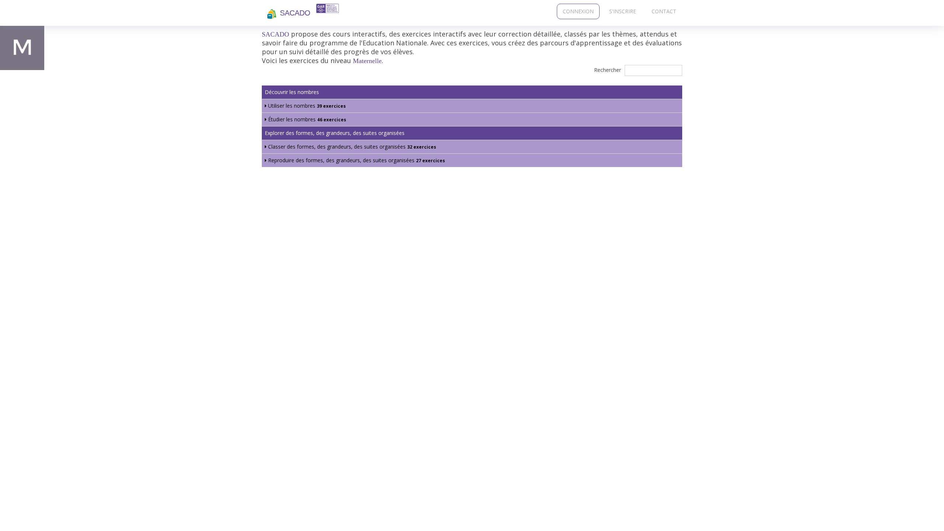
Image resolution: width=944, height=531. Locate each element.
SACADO (295, 13)
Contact (664, 11)
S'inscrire (622, 11)
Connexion (578, 11)
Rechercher (608, 69)
